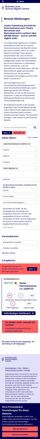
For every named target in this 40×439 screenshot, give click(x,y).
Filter (6, 133)
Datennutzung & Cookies (14, 370)
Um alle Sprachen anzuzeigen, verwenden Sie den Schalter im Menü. (20, 186)
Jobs (19, 368)
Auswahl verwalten (20, 434)
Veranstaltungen (11, 368)
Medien (25, 368)
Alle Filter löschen (8, 253)
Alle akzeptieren (20, 429)
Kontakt (27, 370)
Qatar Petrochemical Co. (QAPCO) (27, 285)
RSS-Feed (17, 133)
